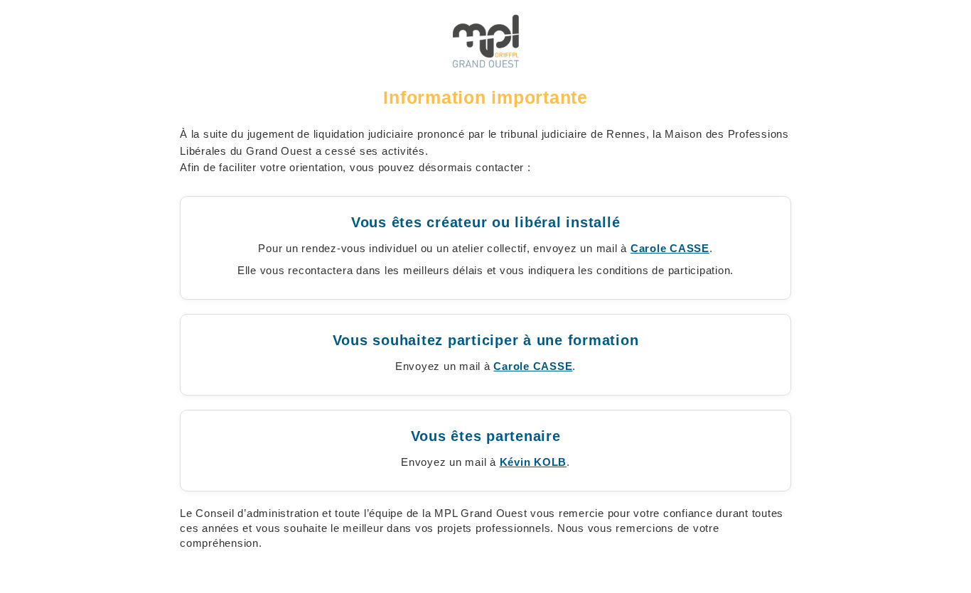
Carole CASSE (670, 248)
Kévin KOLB (533, 462)
